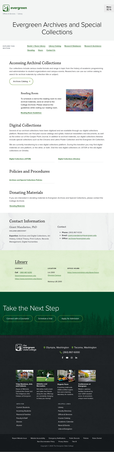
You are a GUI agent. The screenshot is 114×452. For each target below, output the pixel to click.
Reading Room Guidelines (31, 113)
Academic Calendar (65, 421)
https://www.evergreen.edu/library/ (28, 278)
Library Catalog (55, 46)
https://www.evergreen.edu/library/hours (83, 272)
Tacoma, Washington (85, 347)
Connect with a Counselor (18, 318)
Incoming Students (23, 411)
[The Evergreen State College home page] (28, 348)
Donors (19, 421)
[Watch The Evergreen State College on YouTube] (67, 358)
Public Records (74, 438)
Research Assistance (92, 46)
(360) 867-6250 (26, 272)
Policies (86, 438)
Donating (31, 50)
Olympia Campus (54, 275)
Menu (109, 7)
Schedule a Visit (45, 318)
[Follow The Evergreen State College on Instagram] (71, 358)
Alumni (19, 425)
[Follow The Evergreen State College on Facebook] (62, 358)
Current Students (23, 407)
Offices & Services (9, 14)
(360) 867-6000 (71, 352)
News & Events (64, 425)
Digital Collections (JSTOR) (20, 159)
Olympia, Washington (57, 347)
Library (20, 14)
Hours (40, 50)
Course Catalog (64, 418)
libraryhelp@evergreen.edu (25, 275)
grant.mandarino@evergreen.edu (82, 235)
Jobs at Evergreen (65, 429)
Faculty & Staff (21, 418)
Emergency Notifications (57, 438)
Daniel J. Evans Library (36, 46)
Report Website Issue (19, 438)
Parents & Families (23, 414)
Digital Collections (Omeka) (69, 159)
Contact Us (50, 50)
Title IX (74, 441)
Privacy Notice (63, 441)
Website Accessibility (38, 438)
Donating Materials (17, 206)
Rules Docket (97, 438)
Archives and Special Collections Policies (25, 180)
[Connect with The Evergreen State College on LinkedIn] (76, 358)
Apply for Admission (70, 318)
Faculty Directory (64, 411)
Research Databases (72, 46)
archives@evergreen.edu (79, 238)
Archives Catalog (20, 81)
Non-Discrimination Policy (46, 441)
